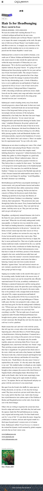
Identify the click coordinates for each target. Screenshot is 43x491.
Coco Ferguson (21, 30)
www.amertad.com (8, 436)
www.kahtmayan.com (9, 434)
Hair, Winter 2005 (8, 466)
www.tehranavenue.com (9, 439)
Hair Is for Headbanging (19, 23)
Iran (6, 18)
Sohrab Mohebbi (8, 30)
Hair (3, 18)
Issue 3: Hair (5, 15)
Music (10, 15)
